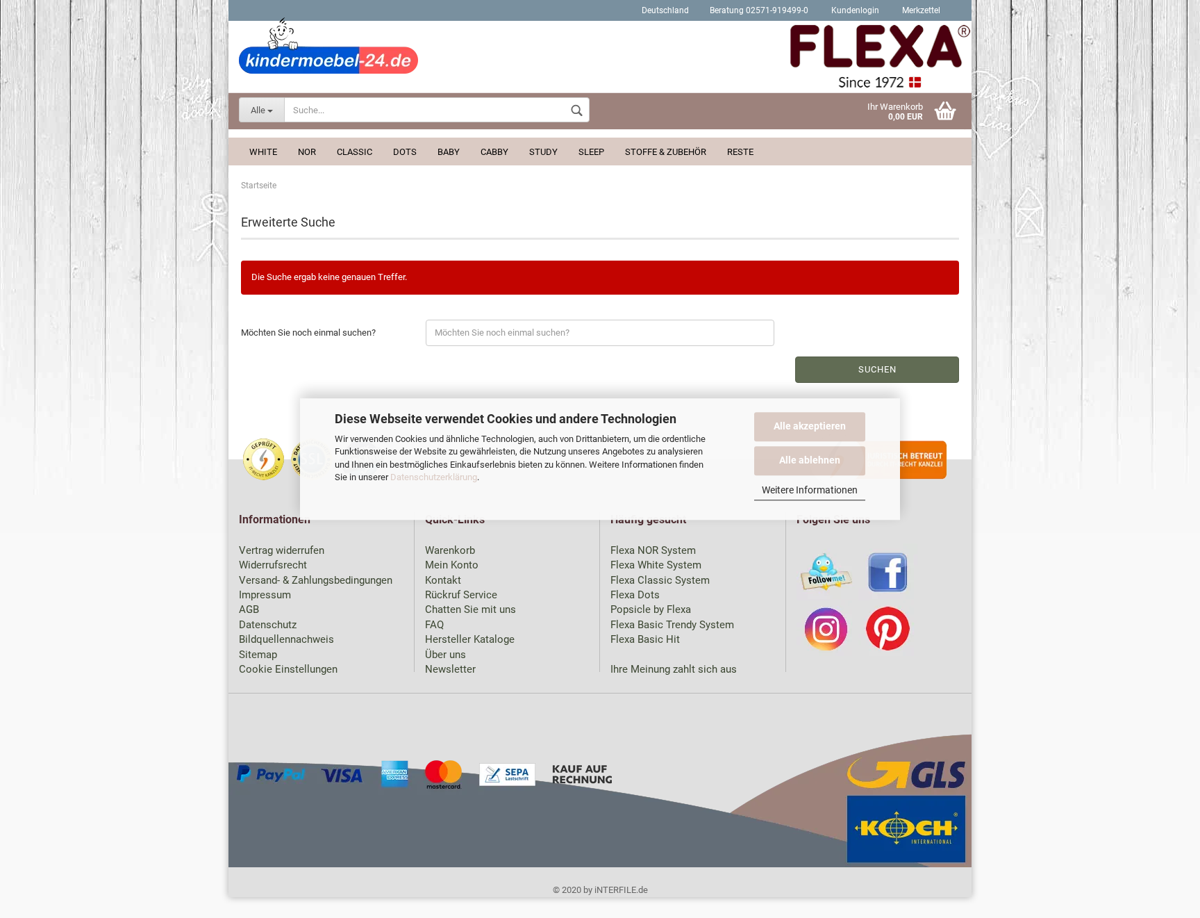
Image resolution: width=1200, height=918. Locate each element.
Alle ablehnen (809, 460)
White (263, 152)
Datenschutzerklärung (433, 477)
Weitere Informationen (810, 489)
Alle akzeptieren (810, 426)
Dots (405, 152)
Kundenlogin (854, 10)
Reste (740, 152)
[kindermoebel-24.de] (600, 59)
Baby (449, 152)
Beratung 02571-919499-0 (759, 10)
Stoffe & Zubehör (665, 152)
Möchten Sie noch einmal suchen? (308, 332)
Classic (354, 152)
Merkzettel (920, 10)
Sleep (591, 152)
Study (543, 152)
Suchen (877, 369)
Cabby (494, 152)
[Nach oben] (1162, 897)
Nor (307, 152)
